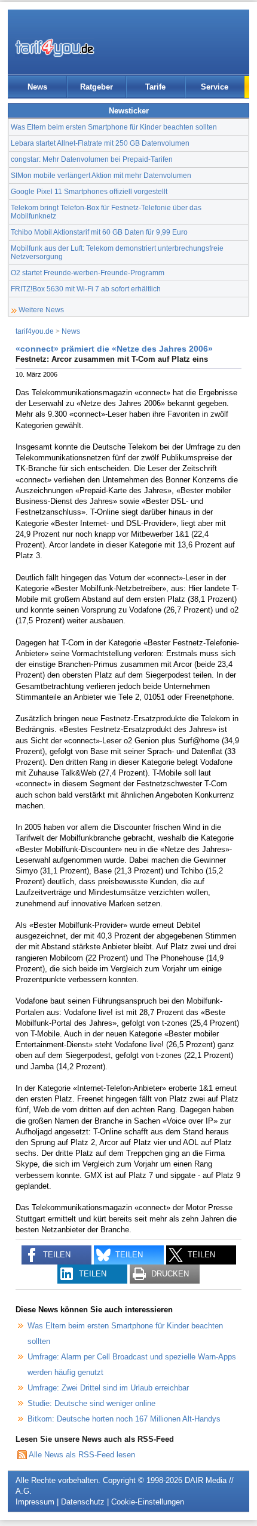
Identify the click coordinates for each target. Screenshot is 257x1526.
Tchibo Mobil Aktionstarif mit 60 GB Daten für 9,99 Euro (99, 232)
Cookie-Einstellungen (147, 1501)
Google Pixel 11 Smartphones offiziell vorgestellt (89, 191)
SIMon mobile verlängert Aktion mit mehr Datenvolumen (101, 175)
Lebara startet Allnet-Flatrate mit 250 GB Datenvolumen (100, 143)
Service (214, 86)
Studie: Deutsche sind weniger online (91, 1403)
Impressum (35, 1501)
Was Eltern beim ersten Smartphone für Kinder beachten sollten (114, 127)
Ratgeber (96, 86)
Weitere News (41, 309)
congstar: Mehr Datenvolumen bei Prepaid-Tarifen (92, 159)
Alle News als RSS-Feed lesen (82, 1454)
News (37, 86)
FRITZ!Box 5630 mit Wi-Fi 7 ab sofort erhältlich (86, 289)
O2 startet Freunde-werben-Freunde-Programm (87, 272)
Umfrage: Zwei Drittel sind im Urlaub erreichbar (108, 1387)
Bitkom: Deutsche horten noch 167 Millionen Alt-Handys (124, 1418)
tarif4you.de (35, 331)
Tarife (155, 86)
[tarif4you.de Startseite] (54, 47)
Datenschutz (83, 1501)
